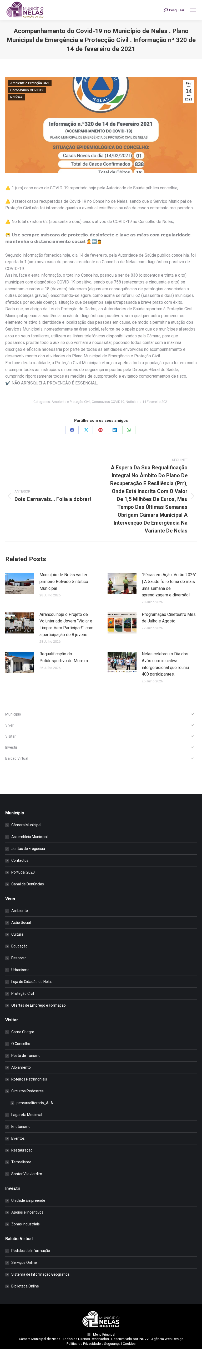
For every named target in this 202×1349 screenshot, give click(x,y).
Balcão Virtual (16, 758)
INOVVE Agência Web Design (161, 1339)
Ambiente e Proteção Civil (29, 83)
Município (13, 714)
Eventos (18, 1138)
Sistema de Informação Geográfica (40, 1274)
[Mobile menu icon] (193, 10)
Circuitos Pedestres (27, 1091)
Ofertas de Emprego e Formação (38, 1005)
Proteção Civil (22, 993)
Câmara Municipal (26, 825)
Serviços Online (24, 1262)
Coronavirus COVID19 (26, 90)
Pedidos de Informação (30, 1251)
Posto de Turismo (26, 1055)
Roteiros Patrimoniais (29, 1079)
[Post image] (19, 583)
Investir (11, 747)
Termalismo (21, 1162)
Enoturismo (21, 1126)
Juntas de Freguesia (28, 848)
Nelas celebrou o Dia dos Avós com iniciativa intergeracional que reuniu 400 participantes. (165, 664)
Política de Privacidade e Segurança (93, 1344)
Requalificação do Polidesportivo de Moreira (63, 657)
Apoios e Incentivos (27, 1212)
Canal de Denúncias (27, 884)
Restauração (22, 1150)
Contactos (19, 860)
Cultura (17, 934)
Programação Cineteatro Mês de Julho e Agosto (169, 618)
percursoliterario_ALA (35, 1103)
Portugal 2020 (23, 872)
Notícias (16, 97)
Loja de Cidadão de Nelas (32, 982)
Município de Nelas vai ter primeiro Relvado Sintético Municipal (63, 581)
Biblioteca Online (25, 1286)
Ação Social (21, 922)
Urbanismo (20, 970)
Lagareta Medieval (26, 1115)
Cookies (129, 1344)
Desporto (19, 958)
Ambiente (19, 911)
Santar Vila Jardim (26, 1174)
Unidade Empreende (28, 1200)
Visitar (10, 736)
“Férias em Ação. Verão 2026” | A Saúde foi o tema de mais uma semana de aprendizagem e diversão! (169, 584)
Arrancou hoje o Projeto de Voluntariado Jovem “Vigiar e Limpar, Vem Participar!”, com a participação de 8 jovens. (66, 624)
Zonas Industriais (25, 1224)
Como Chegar (22, 1032)
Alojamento (21, 1067)
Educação (19, 946)
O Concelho (20, 1044)
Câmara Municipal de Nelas (39, 1339)
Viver (9, 725)
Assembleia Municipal (29, 837)
